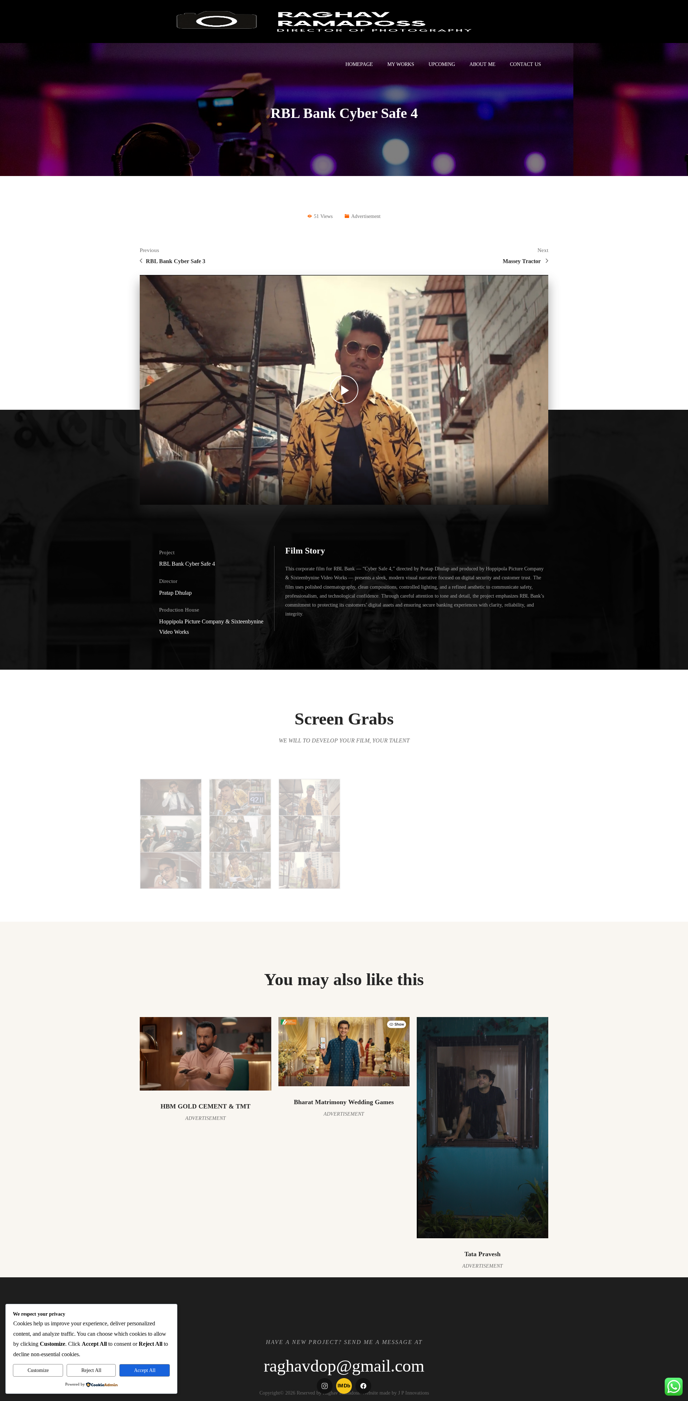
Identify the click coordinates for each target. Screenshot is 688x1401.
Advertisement (366, 216)
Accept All (145, 1370)
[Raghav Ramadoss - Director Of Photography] (323, 21)
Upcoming (442, 64)
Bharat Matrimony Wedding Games (344, 1102)
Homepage (359, 64)
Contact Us (525, 64)
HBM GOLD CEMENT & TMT (205, 1106)
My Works (400, 64)
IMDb (344, 1385)
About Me (482, 64)
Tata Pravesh (482, 1254)
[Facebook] (363, 1386)
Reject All (91, 1370)
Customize (38, 1370)
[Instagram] (325, 1386)
